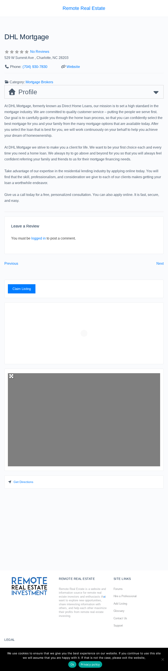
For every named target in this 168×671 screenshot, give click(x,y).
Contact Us (120, 618)
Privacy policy (90, 664)
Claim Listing (21, 289)
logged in (38, 238)
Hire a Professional (125, 596)
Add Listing (120, 603)
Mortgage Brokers (39, 82)
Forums (118, 589)
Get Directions (23, 482)
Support (118, 625)
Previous (11, 263)
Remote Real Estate (84, 8)
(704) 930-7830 (35, 67)
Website (73, 67)
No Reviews (39, 51)
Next (160, 263)
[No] (162, 659)
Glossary (119, 610)
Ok (72, 664)
